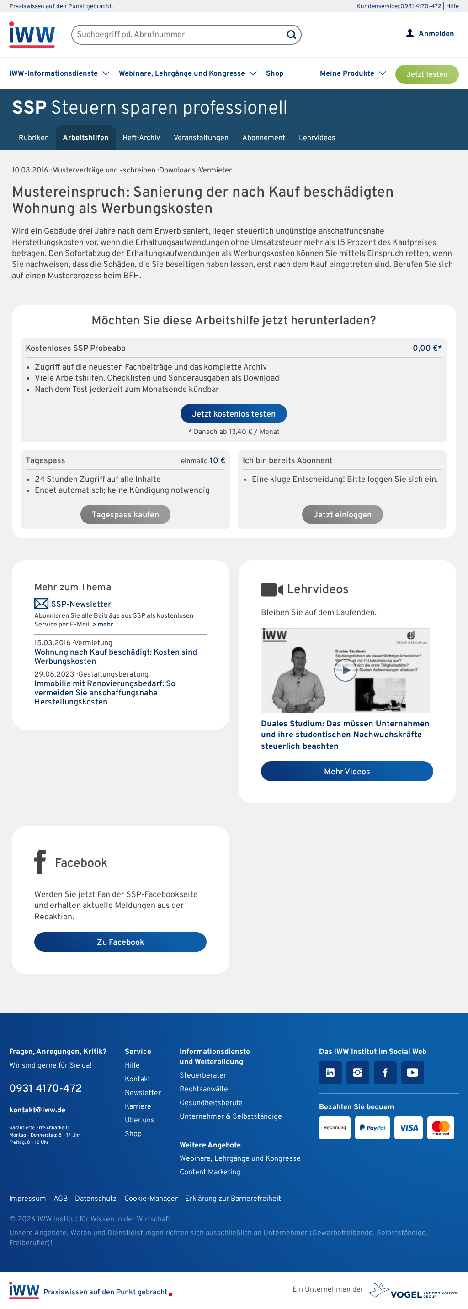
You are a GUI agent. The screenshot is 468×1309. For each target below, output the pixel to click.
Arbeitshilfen (86, 138)
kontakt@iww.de (37, 1110)
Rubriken (34, 138)
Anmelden (436, 34)
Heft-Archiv (141, 138)
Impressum (27, 1199)
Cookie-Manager (151, 1199)
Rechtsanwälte (204, 1089)
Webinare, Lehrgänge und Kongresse (240, 1158)
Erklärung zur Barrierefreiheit (233, 1199)
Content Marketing (210, 1172)
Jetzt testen (427, 74)
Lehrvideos (317, 138)
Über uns (139, 1120)
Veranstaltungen (201, 138)
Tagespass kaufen (125, 515)
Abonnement (263, 138)
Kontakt (137, 1079)
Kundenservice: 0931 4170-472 (398, 6)
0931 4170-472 (45, 1089)
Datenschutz (96, 1199)
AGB (60, 1199)
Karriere (138, 1106)
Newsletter (143, 1093)
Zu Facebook (120, 943)
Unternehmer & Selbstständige (231, 1116)
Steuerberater (203, 1075)
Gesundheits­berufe (211, 1103)
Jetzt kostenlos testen (234, 414)
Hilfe (452, 6)
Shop (274, 73)
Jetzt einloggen (343, 515)
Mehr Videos (347, 772)
